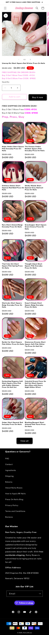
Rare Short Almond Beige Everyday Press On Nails (12, 226)
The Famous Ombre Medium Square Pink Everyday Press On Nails (35, 149)
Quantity (5, 82)
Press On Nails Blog (14, 499)
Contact (9, 464)
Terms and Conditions (15, 511)
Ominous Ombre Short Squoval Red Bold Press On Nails (13, 188)
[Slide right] (30, 59)
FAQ (7, 458)
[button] (5, 8)
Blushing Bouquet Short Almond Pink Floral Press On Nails (35, 424)
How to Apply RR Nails (15, 493)
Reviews (9, 517)
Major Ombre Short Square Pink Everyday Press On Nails (13, 149)
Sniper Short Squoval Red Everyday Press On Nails (12, 424)
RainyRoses (27, 633)
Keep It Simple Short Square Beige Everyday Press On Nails (34, 305)
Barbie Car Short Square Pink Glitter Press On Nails (13, 343)
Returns (8, 482)
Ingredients (10, 470)
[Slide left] (19, 59)
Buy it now (37, 97)
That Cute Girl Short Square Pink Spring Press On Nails (12, 266)
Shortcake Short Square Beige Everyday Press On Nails (12, 305)
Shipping (9, 476)
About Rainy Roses (13, 488)
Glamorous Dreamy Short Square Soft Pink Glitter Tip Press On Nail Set (35, 344)
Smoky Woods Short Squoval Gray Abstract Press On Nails (34, 188)
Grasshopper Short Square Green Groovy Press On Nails (36, 227)
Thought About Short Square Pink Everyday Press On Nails (33, 266)
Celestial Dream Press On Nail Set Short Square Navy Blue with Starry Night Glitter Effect (35, 384)
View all (24, 441)
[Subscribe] (40, 594)
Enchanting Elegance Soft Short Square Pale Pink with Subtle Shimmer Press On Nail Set (12, 384)
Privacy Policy (11, 505)
